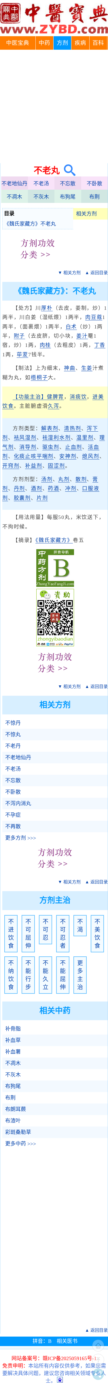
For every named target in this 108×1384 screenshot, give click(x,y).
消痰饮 (78, 397)
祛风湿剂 (25, 438)
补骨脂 (13, 1029)
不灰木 (41, 197)
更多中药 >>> (20, 1144)
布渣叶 (13, 1121)
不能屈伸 (63, 975)
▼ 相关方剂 (69, 272)
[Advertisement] (54, 106)
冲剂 (71, 488)
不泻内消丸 (18, 803)
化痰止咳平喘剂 (34, 456)
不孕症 (13, 815)
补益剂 (33, 466)
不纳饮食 (11, 975)
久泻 (53, 406)
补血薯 (13, 1052)
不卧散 (94, 184)
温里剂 (84, 438)
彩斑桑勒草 (18, 1132)
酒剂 (36, 488)
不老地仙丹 (14, 184)
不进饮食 (11, 933)
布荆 (94, 197)
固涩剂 (56, 466)
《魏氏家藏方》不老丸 (30, 224)
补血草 (13, 1040)
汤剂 (47, 479)
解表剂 (49, 428)
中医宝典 (17, 43)
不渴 (80, 925)
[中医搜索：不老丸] (67, 170)
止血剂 (73, 447)
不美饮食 (97, 933)
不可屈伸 (28, 933)
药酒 (53, 488)
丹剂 (19, 488)
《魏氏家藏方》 (54, 540)
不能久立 (45, 975)
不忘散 (67, 184)
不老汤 (41, 184)
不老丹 (13, 746)
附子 (19, 336)
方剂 (62, 43)
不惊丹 (13, 723)
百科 (98, 43)
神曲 (69, 368)
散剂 (81, 479)
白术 (71, 327)
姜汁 (82, 336)
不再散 (13, 826)
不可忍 (45, 929)
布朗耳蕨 (15, 1109)
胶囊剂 (22, 498)
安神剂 (67, 456)
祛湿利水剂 (56, 438)
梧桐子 (39, 377)
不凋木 (14, 197)
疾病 (80, 43)
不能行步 (28, 975)
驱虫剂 (50, 447)
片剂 (42, 498)
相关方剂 (86, 214)
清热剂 (72, 428)
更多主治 (80, 975)
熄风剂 (90, 456)
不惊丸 (13, 734)
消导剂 (27, 447)
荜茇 (22, 354)
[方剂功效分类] (38, 263)
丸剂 (64, 479)
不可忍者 (63, 933)
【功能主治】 (30, 397)
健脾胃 (55, 397)
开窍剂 (10, 466)
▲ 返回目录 (96, 272)
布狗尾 (67, 197)
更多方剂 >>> (20, 838)
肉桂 (45, 345)
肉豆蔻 (93, 317)
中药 (44, 43)
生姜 (87, 368)
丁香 (100, 345)
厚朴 (47, 308)
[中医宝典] (54, 32)
